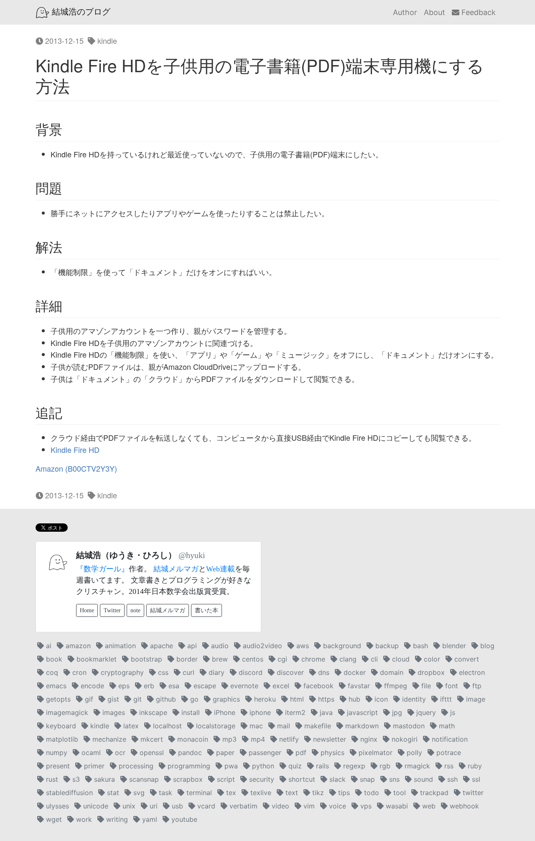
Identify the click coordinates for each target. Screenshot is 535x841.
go (193, 699)
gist (112, 699)
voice (336, 806)
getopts (57, 699)
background (341, 645)
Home (87, 610)
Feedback (477, 12)
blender (453, 645)
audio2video (261, 645)
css (162, 672)
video (279, 806)
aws (301, 645)
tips (343, 792)
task (164, 792)
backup (386, 645)
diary (215, 672)
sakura (103, 779)
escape (203, 686)
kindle (106, 40)
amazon (77, 645)
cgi (281, 659)
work (83, 819)
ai (47, 645)
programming (188, 766)
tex (230, 792)
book (53, 659)
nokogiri (404, 739)
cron (78, 672)
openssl (151, 752)
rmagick (416, 766)
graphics (225, 699)
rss (447, 766)
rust (51, 779)
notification (449, 739)
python (262, 766)
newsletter (328, 739)
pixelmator (374, 752)
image (474, 699)
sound (422, 779)
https (325, 699)
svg (138, 792)
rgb (383, 766)
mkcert (150, 739)
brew (219, 659)
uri (153, 806)
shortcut (300, 779)
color (431, 659)
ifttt (445, 699)
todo (370, 792)
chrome (312, 659)
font (450, 686)
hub (353, 699)
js (451, 712)
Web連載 (220, 569)
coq (51, 672)
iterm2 (294, 712)
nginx (367, 739)
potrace (447, 752)
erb (148, 686)
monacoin (191, 739)
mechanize (108, 739)
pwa (230, 766)
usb (176, 806)
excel (279, 686)
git (136, 699)
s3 (75, 779)
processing (135, 766)
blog (486, 645)
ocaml (90, 752)
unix (127, 806)
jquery (425, 712)
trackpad (433, 792)
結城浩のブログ (79, 12)
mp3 (228, 739)
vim (308, 806)
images (112, 712)
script (225, 779)
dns (322, 672)
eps (123, 686)
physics (331, 752)
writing (116, 819)
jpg (396, 712)
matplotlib (61, 739)
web (428, 806)
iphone (259, 712)
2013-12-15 (63, 40)
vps (365, 806)
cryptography (121, 672)
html (296, 699)
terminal (198, 792)
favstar (358, 686)
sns (393, 779)
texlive (259, 792)
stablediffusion (68, 792)
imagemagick (66, 712)
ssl (475, 779)
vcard (205, 806)
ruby (474, 766)
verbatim (242, 806)
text (290, 792)
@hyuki (191, 555)
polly (413, 752)
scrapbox (187, 779)
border (186, 659)
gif (88, 699)
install (189, 712)
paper (224, 752)
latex (130, 726)
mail (282, 726)
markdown (361, 726)
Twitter (112, 610)
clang (347, 659)
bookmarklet (95, 659)
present (57, 766)
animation (119, 645)
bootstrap (145, 659)
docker (353, 672)
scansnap (143, 779)
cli (373, 659)
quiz (294, 766)
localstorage (214, 726)
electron (471, 672)
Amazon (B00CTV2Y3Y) (76, 468)
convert (465, 659)
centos (251, 659)
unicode (94, 806)
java (325, 712)
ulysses (56, 806)
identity (413, 699)
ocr (119, 752)
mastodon (408, 726)
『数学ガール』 (102, 569)
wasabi (396, 806)
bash (419, 645)
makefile (316, 726)
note (135, 610)
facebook (317, 686)
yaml (148, 819)
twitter (472, 792)
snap (366, 779)
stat (112, 792)
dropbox (430, 672)
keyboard (60, 726)
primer (93, 766)
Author (405, 12)
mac (255, 726)
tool (398, 792)
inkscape (152, 712)
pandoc (189, 752)
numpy (55, 752)
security (260, 779)
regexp (353, 766)
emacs (55, 686)
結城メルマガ (176, 569)
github (165, 699)
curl (187, 672)
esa (172, 686)
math (446, 726)
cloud (400, 659)
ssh (451, 779)
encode (91, 686)
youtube (183, 819)
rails (321, 766)
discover (289, 672)
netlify (288, 739)
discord (249, 672)
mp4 (257, 739)
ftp (476, 686)
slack (336, 779)
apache (160, 645)
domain (390, 672)
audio (219, 645)
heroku (264, 699)
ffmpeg (394, 686)
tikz (317, 792)
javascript (361, 712)
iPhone (223, 712)
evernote (243, 686)
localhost (166, 726)
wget (53, 819)
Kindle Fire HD (75, 449)
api (191, 645)
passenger (264, 752)
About (434, 12)
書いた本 (206, 610)
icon (380, 699)
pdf (299, 752)
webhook (463, 806)
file (425, 686)
